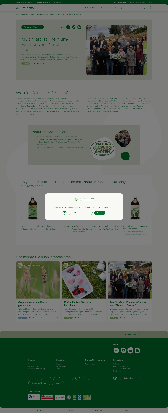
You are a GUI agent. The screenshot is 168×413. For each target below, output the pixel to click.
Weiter (99, 213)
